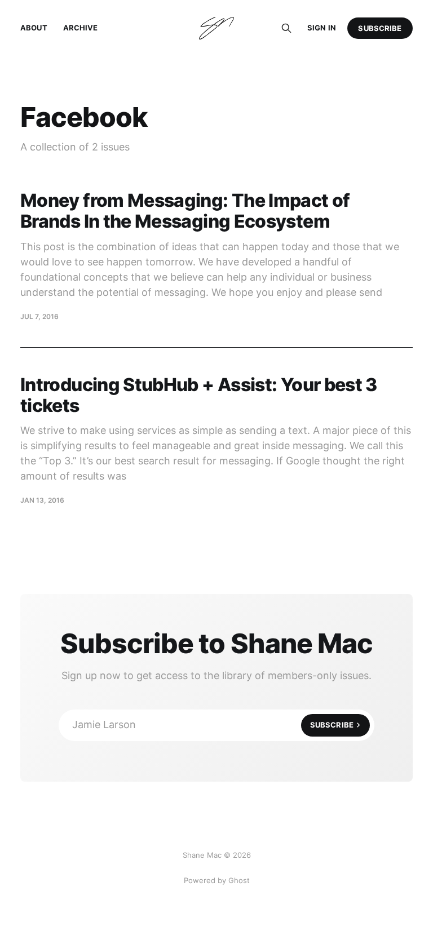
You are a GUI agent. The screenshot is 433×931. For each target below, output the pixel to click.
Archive (80, 27)
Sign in (321, 27)
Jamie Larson (213, 724)
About (33, 27)
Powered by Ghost (217, 880)
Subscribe (379, 28)
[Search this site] (286, 28)
